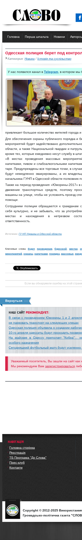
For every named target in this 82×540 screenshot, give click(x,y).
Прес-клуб (17, 462)
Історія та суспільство (54, 58)
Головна (13, 36)
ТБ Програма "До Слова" (27, 457)
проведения (44, 248)
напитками (41, 253)
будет (31, 248)
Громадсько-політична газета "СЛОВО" (37, 15)
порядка (54, 253)
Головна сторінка (22, 447)
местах (73, 248)
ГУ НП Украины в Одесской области (40, 234)
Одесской (60, 248)
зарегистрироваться (60, 366)
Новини (59, 36)
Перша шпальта (37, 36)
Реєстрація (17, 452)
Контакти (16, 467)
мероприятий (13, 253)
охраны (28, 253)
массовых (67, 253)
